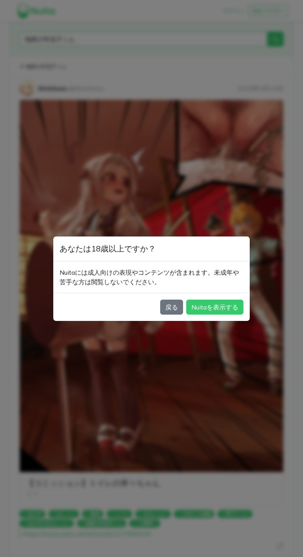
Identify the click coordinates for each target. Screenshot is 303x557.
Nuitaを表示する (214, 307)
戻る (171, 307)
